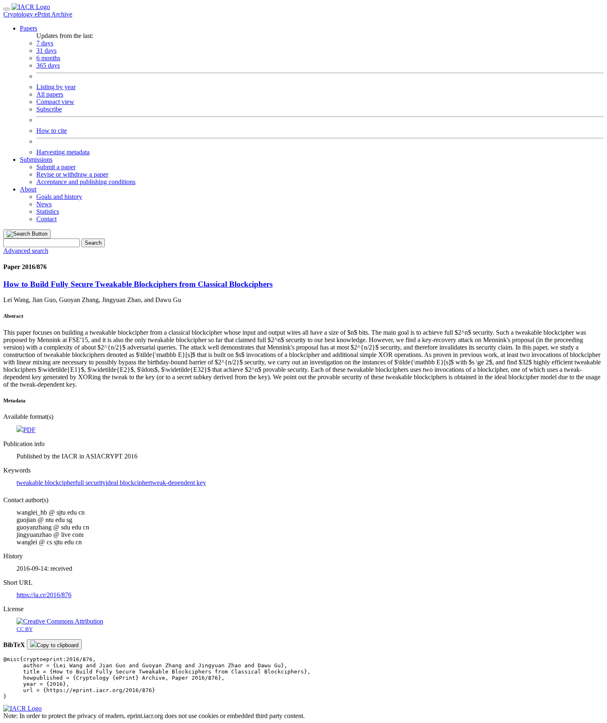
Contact (46, 218)
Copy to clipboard (57, 645)
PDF (29, 429)
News (44, 204)
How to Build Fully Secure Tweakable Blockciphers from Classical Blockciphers (138, 284)
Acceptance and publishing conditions (85, 181)
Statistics (47, 211)
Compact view (55, 101)
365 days (48, 65)
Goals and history (59, 196)
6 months (48, 57)
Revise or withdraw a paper (72, 174)
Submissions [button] (36, 159)
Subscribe (49, 109)
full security (90, 482)
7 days (44, 43)
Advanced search (25, 250)
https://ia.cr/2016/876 (44, 594)
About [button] (28, 189)
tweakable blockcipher (46, 482)
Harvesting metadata (63, 152)
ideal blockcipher (128, 482)
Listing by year (56, 86)
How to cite (51, 130)
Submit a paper (56, 166)
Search (93, 243)
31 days (46, 50)
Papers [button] (28, 28)
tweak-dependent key (178, 482)
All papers (49, 94)
